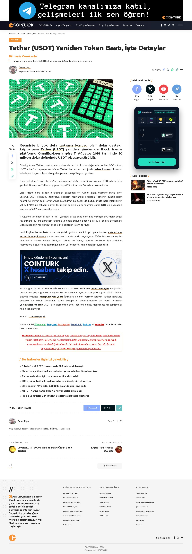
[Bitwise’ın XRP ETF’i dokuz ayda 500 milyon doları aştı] (138, 185)
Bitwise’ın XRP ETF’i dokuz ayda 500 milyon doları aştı (52, 366)
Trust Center (66, 348)
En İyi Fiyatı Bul (157, 161)
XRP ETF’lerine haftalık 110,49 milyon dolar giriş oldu (52, 391)
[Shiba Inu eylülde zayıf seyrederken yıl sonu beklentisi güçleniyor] (138, 198)
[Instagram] (120, 421)
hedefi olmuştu (100, 288)
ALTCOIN (21, 34)
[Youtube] (163, 93)
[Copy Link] (177, 69)
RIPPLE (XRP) (152, 187)
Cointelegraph (37, 316)
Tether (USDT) (52, 149)
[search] (173, 25)
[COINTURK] (21, 25)
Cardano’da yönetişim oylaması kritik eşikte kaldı (50, 376)
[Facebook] (161, 25)
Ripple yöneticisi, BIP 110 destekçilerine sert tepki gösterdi (55, 396)
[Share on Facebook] (164, 69)
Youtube (99, 324)
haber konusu (102, 169)
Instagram (64, 324)
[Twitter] (165, 25)
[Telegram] (168, 25)
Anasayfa (12, 34)
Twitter (87, 324)
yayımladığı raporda (31, 304)
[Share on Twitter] (168, 69)
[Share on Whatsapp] (172, 69)
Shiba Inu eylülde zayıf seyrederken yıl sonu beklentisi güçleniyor (60, 371)
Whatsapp (40, 324)
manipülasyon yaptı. (51, 296)
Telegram (52, 324)
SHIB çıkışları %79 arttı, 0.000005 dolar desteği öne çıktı (54, 386)
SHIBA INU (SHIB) (153, 200)
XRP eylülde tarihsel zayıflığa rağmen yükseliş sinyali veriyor (56, 381)
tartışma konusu (73, 145)
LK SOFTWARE (101, 550)
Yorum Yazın (111, 466)
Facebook (76, 324)
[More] (181, 69)
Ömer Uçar (25, 67)
